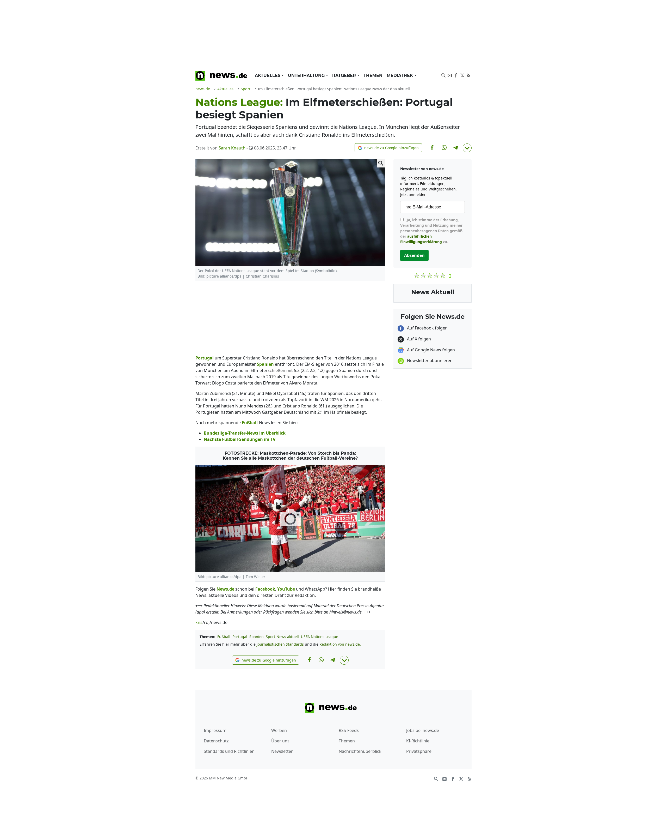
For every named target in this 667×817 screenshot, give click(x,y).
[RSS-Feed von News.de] (468, 75)
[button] (388, 147)
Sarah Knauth (232, 148)
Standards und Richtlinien (229, 751)
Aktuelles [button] (268, 75)
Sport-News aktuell (282, 636)
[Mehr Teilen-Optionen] (467, 147)
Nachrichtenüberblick (360, 751)
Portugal (239, 636)
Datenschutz (216, 741)
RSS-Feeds (349, 730)
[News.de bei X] (462, 75)
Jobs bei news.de (422, 730)
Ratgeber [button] (344, 75)
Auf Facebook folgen (427, 328)
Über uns (280, 741)
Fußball (223, 636)
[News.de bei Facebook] (456, 75)
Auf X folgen (418, 339)
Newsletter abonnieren (429, 360)
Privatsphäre (418, 751)
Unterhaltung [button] (307, 75)
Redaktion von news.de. (340, 644)
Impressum (215, 730)
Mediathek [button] (400, 75)
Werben (279, 730)
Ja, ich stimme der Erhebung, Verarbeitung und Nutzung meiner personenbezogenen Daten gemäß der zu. (431, 230)
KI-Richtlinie (417, 741)
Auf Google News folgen (430, 350)
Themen (372, 75)
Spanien (256, 636)
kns (198, 622)
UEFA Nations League (319, 636)
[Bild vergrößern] (381, 163)
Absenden (414, 255)
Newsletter (282, 751)
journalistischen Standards (280, 644)
